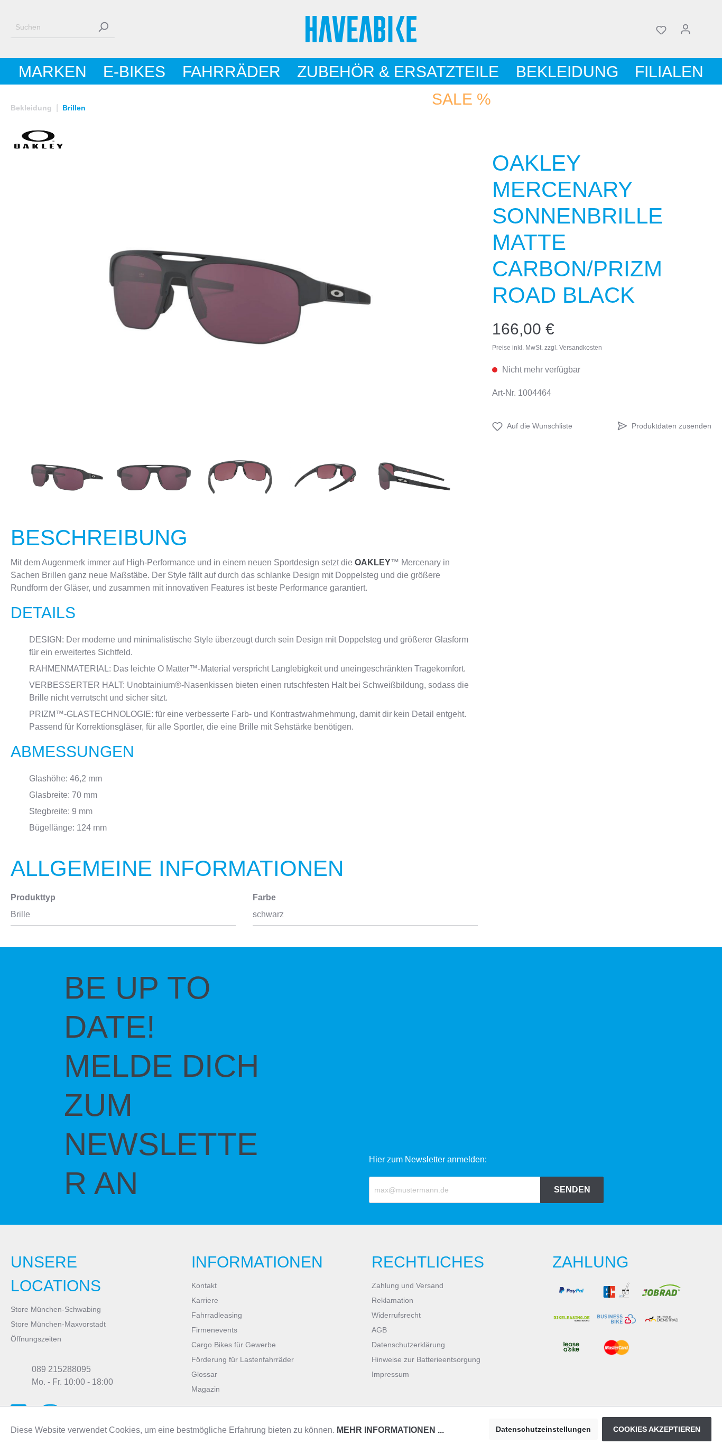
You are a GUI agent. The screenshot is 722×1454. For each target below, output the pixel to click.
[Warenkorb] (704, 29)
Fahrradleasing (216, 1315)
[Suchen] (103, 27)
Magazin (205, 1389)
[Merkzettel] (661, 29)
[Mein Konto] (685, 29)
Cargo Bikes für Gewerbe (233, 1344)
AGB (379, 1330)
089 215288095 (61, 1369)
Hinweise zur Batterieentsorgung (426, 1359)
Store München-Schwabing (56, 1309)
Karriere (204, 1300)
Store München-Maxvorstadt (58, 1324)
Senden (572, 1189)
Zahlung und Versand (407, 1285)
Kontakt (204, 1285)
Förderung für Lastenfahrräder (242, 1359)
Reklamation (392, 1300)
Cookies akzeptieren (656, 1429)
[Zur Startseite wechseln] (360, 29)
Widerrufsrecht (396, 1315)
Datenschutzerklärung (408, 1344)
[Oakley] (39, 139)
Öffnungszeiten (36, 1339)
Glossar (204, 1374)
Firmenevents (214, 1330)
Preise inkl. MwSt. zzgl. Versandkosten (547, 347)
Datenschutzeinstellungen (543, 1429)
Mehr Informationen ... (390, 1429)
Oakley (373, 562)
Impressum (390, 1374)
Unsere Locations (56, 1273)
